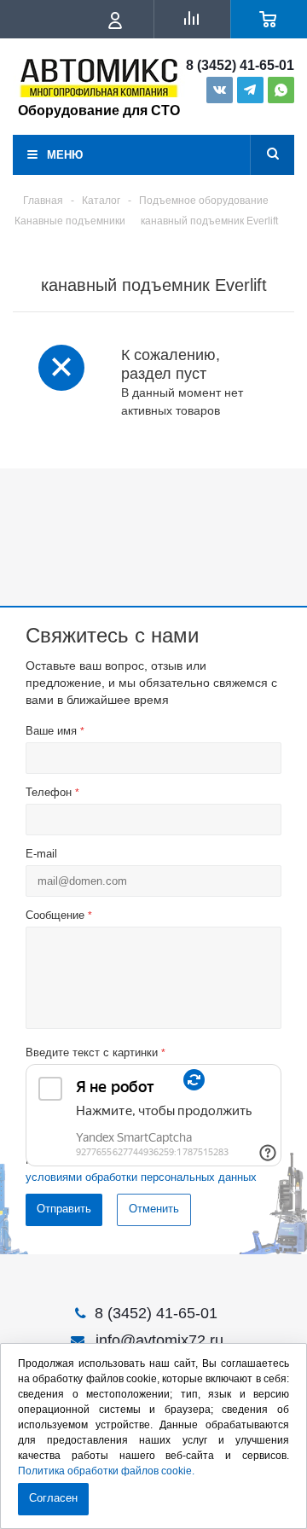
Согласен (53, 1497)
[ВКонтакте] (219, 90)
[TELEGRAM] (250, 90)
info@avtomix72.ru (159, 1340)
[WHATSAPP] (281, 90)
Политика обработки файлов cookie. (106, 1471)
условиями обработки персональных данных (141, 1177)
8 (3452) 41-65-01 (240, 66)
